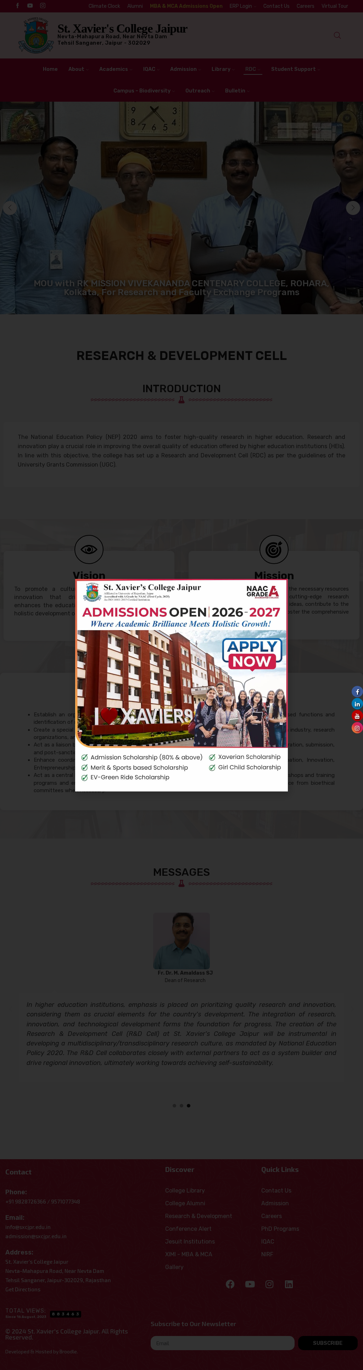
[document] (181, 685)
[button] (277, 589)
